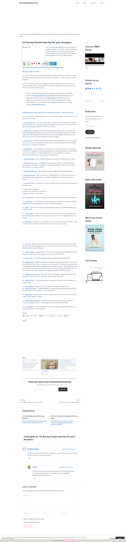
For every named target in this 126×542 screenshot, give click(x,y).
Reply (29, 458)
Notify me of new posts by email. (32, 522)
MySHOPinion (28, 149)
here (31, 98)
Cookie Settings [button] (113, 538)
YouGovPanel (28, 201)
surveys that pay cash (60, 422)
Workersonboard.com (40, 95)
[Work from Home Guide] (94, 238)
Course (102, 3)
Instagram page (51, 98)
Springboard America (30, 171)
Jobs (84, 3)
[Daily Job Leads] (94, 196)
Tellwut (27, 207)
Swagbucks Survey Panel (32, 274)
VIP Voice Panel (29, 197)
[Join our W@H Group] (94, 58)
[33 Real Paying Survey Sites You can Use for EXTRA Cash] (69, 365)
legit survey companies (38, 421)
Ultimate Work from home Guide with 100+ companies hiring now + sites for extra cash (47, 112)
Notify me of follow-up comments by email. (34, 519)
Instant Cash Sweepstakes (33, 300)
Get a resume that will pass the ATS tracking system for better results (42, 67)
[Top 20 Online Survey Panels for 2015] (31, 365)
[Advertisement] (63, 17)
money (60, 47)
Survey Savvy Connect (30, 163)
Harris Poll (28, 244)
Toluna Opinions (29, 213)
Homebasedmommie (28, 3)
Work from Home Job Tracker (31, 71)
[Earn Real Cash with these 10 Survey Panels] (49, 364)
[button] (80, 3)
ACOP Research (29, 286)
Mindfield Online (29, 262)
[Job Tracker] (94, 273)
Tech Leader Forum (30, 122)
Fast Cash (93, 3)
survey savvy (63, 421)
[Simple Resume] (94, 161)
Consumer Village (29, 183)
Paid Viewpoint (29, 306)
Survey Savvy (29, 258)
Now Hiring (69, 540)
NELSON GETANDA (33, 449)
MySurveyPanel (29, 280)
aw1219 (34, 467)
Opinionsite (27, 221)
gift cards (52, 53)
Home (77, 3)
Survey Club (27, 130)
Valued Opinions (29, 252)
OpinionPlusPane (29, 159)
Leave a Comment (26, 421)
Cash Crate (28, 294)
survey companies (31, 422)
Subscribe (63, 389)
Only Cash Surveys (29, 175)
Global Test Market (30, 288)
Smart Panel (28, 140)
